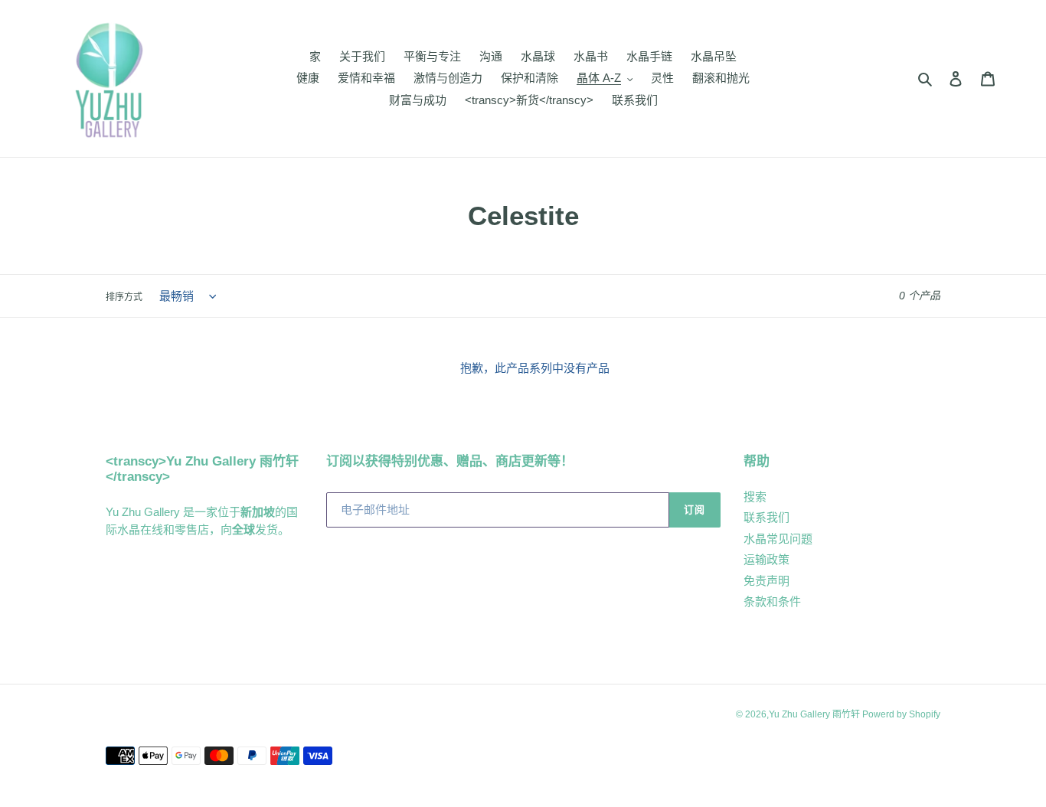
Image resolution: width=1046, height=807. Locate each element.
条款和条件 (772, 601)
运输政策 (766, 559)
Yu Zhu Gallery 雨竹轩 (815, 714)
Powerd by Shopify (901, 714)
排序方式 (124, 297)
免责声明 (766, 580)
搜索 (755, 496)
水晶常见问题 (778, 538)
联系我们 (766, 517)
